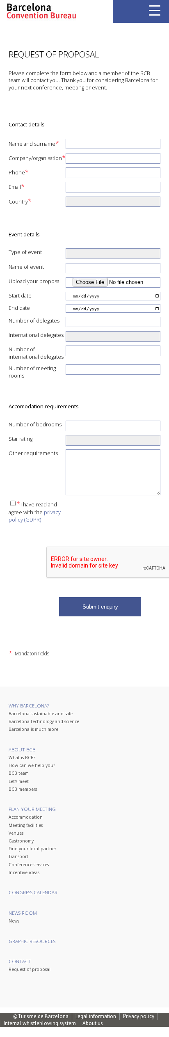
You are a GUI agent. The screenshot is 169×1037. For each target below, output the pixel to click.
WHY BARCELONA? (29, 706)
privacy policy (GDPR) (35, 515)
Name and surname (34, 143)
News (14, 921)
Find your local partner (32, 849)
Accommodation (26, 817)
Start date (20, 295)
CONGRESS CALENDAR (33, 892)
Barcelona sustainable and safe (41, 714)
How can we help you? (32, 765)
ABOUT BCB (22, 749)
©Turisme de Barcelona (41, 1016)
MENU (154, 10)
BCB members (23, 789)
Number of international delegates (36, 353)
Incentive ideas (24, 872)
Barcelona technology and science (44, 721)
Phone (19, 171)
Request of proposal (29, 969)
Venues (16, 833)
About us (92, 1023)
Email (17, 186)
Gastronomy (21, 841)
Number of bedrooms (35, 424)
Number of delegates (34, 320)
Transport (18, 856)
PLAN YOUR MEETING (32, 809)
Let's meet (19, 781)
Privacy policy (138, 1016)
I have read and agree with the (35, 511)
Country (20, 201)
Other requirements (33, 453)
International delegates (36, 335)
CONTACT (20, 961)
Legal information (95, 1016)
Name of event (26, 266)
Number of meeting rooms (32, 371)
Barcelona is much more (33, 729)
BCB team (19, 773)
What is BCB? (22, 757)
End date (19, 307)
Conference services (29, 865)
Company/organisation (37, 157)
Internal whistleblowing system (40, 1023)
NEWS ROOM (23, 913)
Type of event (25, 252)
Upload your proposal (35, 281)
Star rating (20, 438)
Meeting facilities (26, 825)
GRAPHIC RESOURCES (32, 941)
